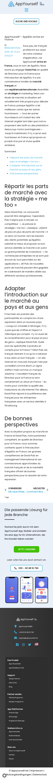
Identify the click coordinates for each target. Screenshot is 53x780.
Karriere (11, 755)
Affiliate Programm (16, 698)
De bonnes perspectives (23, 173)
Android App (13, 713)
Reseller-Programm (16, 702)
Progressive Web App (16, 721)
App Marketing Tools (16, 668)
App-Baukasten (15, 664)
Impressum (36, 770)
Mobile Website (14, 736)
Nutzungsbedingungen (18, 774)
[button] (26, 21)
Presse (11, 759)
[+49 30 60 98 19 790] (15, 632)
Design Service (14, 679)
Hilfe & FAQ (13, 683)
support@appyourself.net (28, 638)
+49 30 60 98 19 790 (26, 632)
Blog (10, 687)
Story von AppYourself (17, 751)
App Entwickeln (14, 732)
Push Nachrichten (15, 740)
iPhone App (13, 717)
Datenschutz (40, 774)
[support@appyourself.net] (15, 637)
